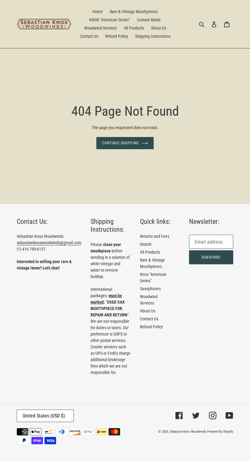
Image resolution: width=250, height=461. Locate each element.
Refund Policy (151, 326)
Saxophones (150, 288)
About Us (147, 310)
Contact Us (149, 318)
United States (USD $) (44, 416)
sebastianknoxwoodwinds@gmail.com (49, 242)
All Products (150, 252)
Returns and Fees (154, 236)
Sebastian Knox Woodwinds (188, 432)
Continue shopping (120, 143)
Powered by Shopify (220, 432)
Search (146, 244)
